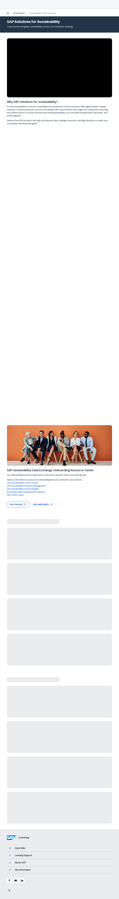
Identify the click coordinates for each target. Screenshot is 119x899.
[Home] (8, 13)
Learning (24, 837)
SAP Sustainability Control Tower (22, 483)
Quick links (20, 848)
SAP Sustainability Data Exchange (22, 489)
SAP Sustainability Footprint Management (26, 486)
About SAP (20, 862)
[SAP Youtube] (15, 880)
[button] (18, 504)
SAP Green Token (15, 495)
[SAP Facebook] (9, 880)
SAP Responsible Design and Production (26, 492)
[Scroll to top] (9, 891)
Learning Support (23, 855)
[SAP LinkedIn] (22, 880)
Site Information (23, 870)
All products (19, 13)
